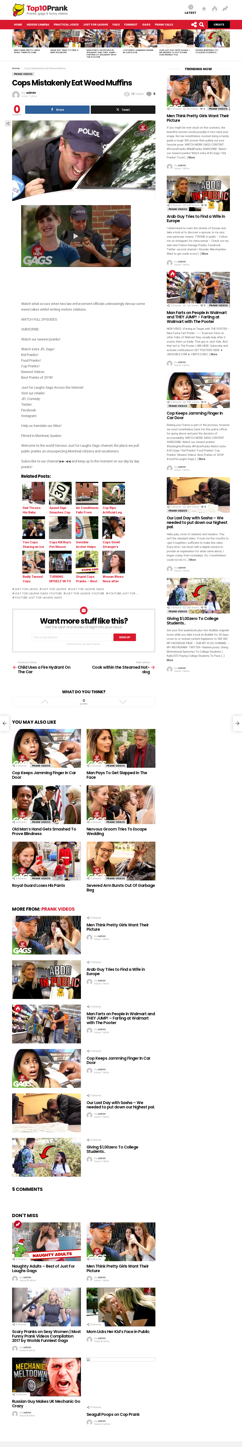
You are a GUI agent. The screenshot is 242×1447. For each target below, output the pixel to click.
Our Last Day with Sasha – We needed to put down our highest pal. (174, 52)
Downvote (122, 702)
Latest (190, 13)
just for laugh (26, 589)
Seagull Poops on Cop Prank (113, 1414)
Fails (116, 24)
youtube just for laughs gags (38, 597)
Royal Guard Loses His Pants (38, 885)
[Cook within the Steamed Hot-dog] (237, 723)
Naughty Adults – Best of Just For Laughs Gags (43, 1268)
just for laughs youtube (85, 593)
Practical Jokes (66, 24)
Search (201, 24)
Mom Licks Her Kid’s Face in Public (118, 1331)
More (191, 157)
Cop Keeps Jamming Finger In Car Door (138, 51)
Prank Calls (164, 24)
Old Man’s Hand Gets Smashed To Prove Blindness (44, 831)
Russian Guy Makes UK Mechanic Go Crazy (46, 1404)
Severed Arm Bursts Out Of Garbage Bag (121, 888)
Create (219, 24)
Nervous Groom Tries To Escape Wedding (117, 831)
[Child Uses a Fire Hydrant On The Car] (4, 723)
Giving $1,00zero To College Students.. (206, 51)
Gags (146, 24)
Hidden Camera (38, 24)
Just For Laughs (95, 24)
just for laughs (54, 589)
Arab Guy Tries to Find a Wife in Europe (64, 51)
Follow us (194, 24)
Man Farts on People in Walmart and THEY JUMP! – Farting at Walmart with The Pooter (102, 53)
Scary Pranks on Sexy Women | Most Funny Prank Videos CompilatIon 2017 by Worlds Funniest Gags (46, 1336)
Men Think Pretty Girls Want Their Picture (27, 51)
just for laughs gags (87, 589)
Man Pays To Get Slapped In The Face (117, 775)
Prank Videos (41, 766)
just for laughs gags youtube (38, 593)
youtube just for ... (123, 593)
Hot (18, 1008)
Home (18, 24)
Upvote (44, 702)
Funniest (131, 24)
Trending (18, 1224)
